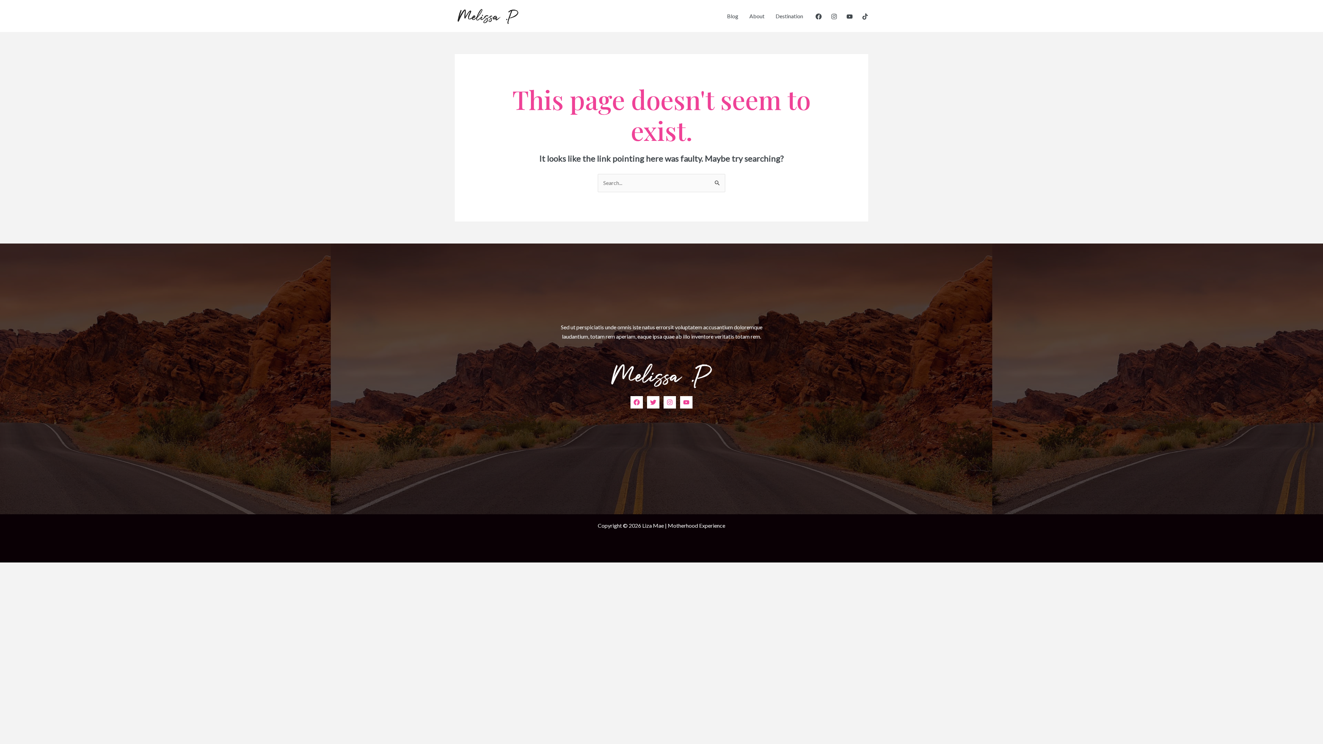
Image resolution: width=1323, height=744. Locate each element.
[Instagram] (834, 16)
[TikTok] (865, 16)
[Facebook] (819, 16)
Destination (789, 16)
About (757, 16)
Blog (732, 16)
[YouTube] (850, 16)
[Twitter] (653, 402)
